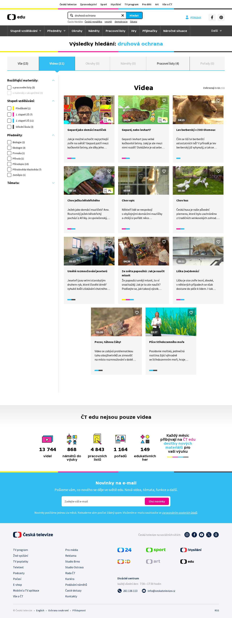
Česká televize (68, 4)
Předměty (54, 30)
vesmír (108, 21)
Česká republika (93, 21)
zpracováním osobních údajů (179, 512)
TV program (131, 4)
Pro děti (146, 4)
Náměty (94, 30)
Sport (103, 4)
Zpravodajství (88, 4)
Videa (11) (56, 63)
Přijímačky (149, 30)
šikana (133, 21)
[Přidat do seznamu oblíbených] (109, 100)
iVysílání (116, 4)
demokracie (121, 21)
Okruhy (77, 30)
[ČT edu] (16, 18)
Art (157, 4)
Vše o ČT (167, 4)
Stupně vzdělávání (23, 30)
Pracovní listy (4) (168, 63)
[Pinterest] (221, 17)
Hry (133, 30)
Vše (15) (23, 63)
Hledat (134, 15)
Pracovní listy (115, 30)
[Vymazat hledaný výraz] (122, 15)
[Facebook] (212, 17)
